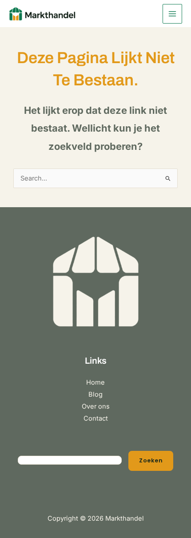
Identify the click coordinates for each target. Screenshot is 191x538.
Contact (96, 418)
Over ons (96, 406)
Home (95, 382)
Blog (95, 394)
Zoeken (151, 460)
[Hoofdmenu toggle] (172, 14)
